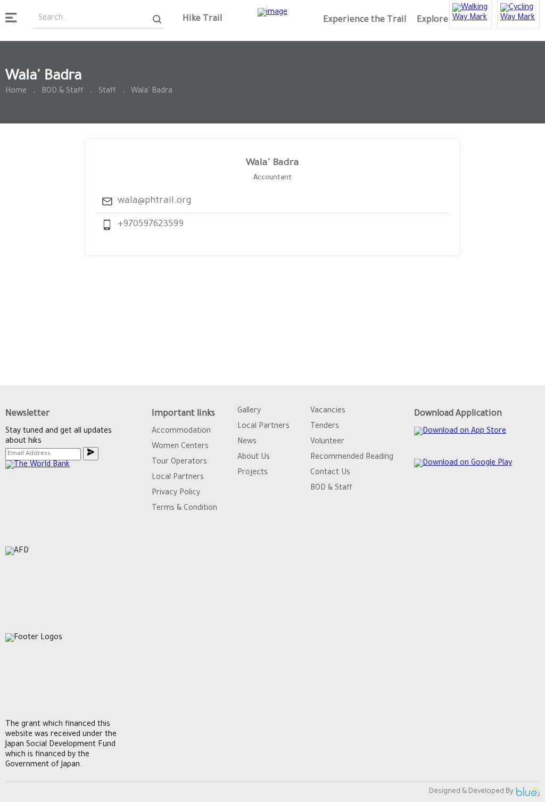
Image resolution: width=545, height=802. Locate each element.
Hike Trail (202, 19)
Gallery (249, 411)
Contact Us (330, 473)
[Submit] (90, 453)
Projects (252, 473)
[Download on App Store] (460, 440)
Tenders (324, 427)
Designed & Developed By (471, 792)
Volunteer (327, 442)
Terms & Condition (184, 509)
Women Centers (180, 447)
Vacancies (327, 411)
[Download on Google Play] (463, 473)
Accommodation (181, 431)
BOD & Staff (63, 91)
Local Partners (178, 478)
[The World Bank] (68, 503)
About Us (253, 457)
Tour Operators (179, 462)
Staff (107, 91)
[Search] (157, 19)
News (247, 442)
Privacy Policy (176, 493)
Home (16, 91)
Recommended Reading (351, 457)
